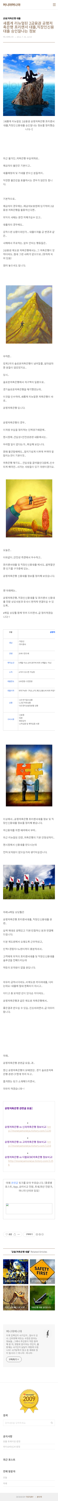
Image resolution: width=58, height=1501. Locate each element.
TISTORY (29, 1496)
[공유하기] (15, 1234)
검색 (52, 1423)
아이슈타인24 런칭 (11, 1446)
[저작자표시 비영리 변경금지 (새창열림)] (39, 1234)
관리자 (39, 1496)
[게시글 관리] (19, 1234)
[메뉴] (54, 4)
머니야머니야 (11, 4)
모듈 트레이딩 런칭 (11, 1441)
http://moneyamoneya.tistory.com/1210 (29, 1144)
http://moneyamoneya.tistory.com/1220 (29, 1128)
